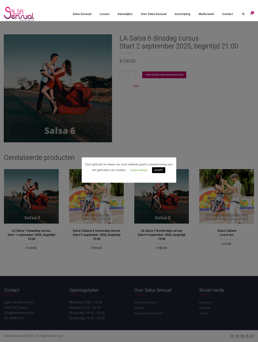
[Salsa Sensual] (19, 14)
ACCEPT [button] (158, 170)
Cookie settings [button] (138, 170)
